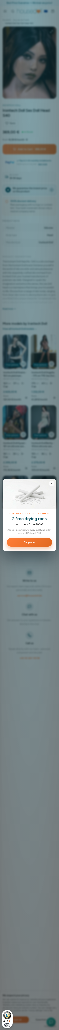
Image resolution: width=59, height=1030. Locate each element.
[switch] (7, 1025)
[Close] (51, 483)
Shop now (29, 542)
